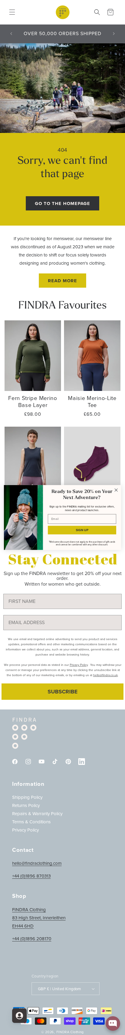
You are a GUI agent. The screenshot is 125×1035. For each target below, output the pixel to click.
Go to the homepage (62, 203)
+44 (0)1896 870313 (31, 876)
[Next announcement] (113, 33)
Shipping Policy (27, 797)
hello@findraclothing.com (37, 863)
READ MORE (62, 280)
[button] (12, 12)
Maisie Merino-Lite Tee (92, 401)
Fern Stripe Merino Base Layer (32, 401)
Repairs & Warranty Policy (37, 813)
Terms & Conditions (31, 821)
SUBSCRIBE (63, 692)
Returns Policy (26, 805)
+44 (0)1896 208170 (31, 938)
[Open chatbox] (113, 1023)
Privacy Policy (25, 830)
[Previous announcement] (11, 33)
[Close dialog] (116, 490)
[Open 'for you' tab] (19, 1015)
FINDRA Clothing (70, 1032)
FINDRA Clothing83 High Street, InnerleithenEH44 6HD (39, 917)
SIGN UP (82, 530)
